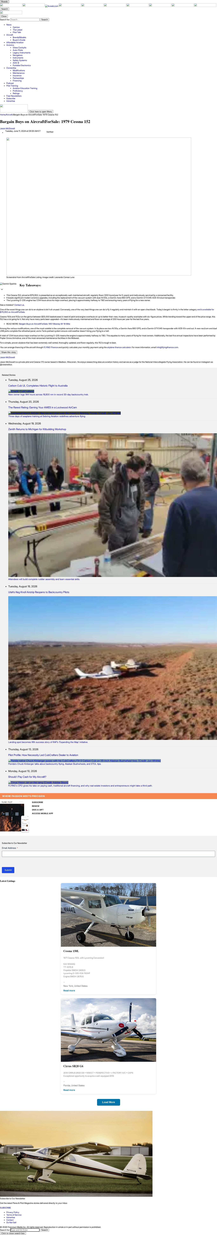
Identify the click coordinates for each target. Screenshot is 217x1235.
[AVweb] (52, 6)
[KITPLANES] (115, 6)
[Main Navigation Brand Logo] (11, 13)
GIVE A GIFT (38, 810)
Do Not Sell (11, 1222)
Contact (10, 1220)
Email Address (10, 848)
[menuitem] (111, 28)
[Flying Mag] (34, 6)
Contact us (19, 305)
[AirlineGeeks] (70, 6)
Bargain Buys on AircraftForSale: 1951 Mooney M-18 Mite (44, 323)
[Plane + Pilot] (11, 6)
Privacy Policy (12, 1212)
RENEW (35, 806)
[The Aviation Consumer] (137, 6)
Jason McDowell (7, 128)
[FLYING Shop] (205, 6)
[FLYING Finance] (160, 6)
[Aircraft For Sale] (92, 6)
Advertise (10, 1217)
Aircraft (9, 114)
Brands (4, 1)
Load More (108, 1102)
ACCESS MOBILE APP (42, 813)
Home (2, 114)
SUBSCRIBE (37, 802)
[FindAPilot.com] (183, 6)
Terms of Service (13, 1215)
